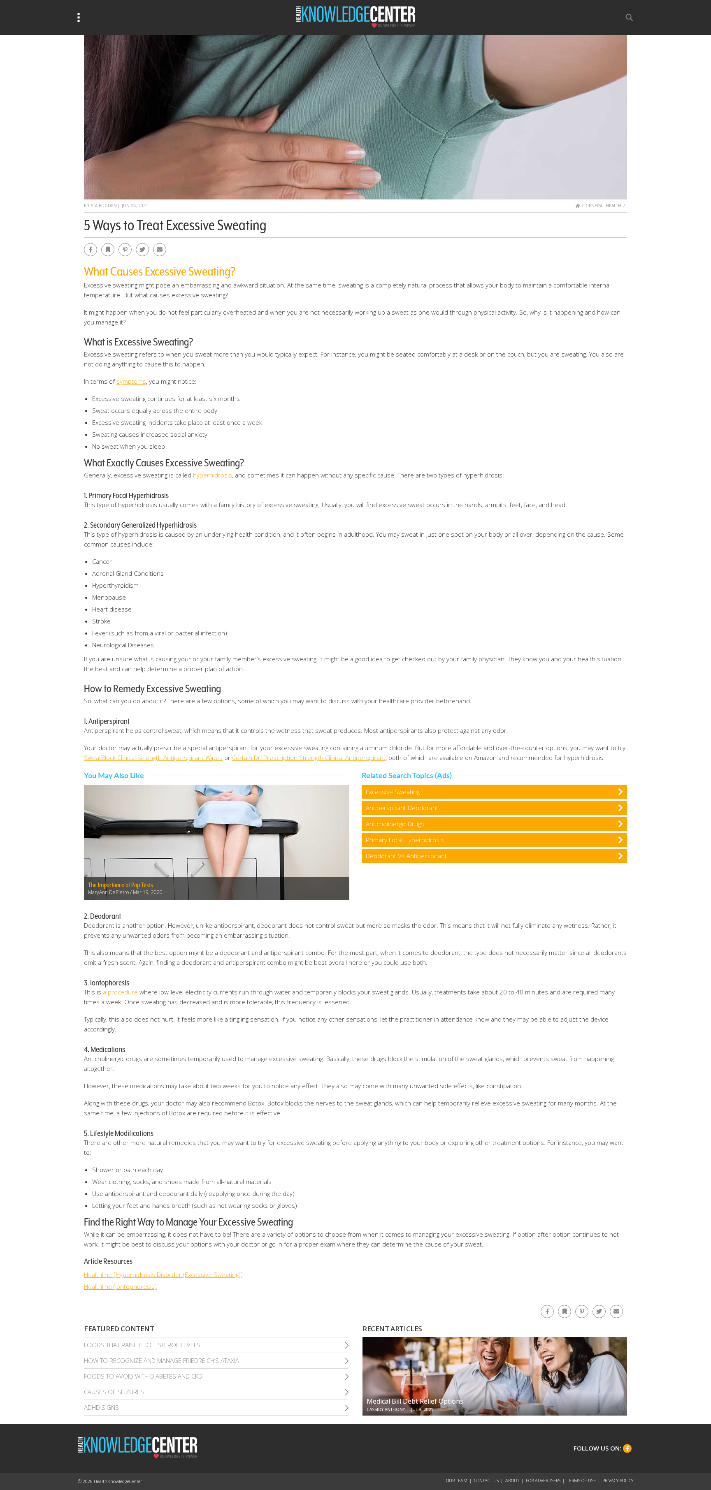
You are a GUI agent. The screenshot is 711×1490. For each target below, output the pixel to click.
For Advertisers (543, 1480)
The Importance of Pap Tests (120, 885)
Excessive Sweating (393, 792)
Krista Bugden (100, 206)
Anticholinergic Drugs (395, 824)
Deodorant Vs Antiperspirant (406, 856)
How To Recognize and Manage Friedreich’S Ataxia (161, 1360)
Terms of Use (581, 1480)
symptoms (131, 381)
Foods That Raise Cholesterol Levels (142, 1345)
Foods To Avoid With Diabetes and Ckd (143, 1376)
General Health (603, 206)
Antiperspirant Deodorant (402, 808)
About (512, 1480)
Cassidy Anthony (386, 1409)
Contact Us (486, 1480)
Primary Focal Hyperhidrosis (405, 840)
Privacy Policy (617, 1480)
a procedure (120, 992)
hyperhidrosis (212, 475)
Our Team (456, 1480)
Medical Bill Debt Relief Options (415, 1401)
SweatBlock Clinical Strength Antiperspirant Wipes (153, 757)
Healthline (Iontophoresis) (120, 1286)
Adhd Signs (101, 1407)
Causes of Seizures (114, 1392)
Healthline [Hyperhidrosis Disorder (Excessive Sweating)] (163, 1274)
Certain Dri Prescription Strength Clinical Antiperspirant (309, 757)
